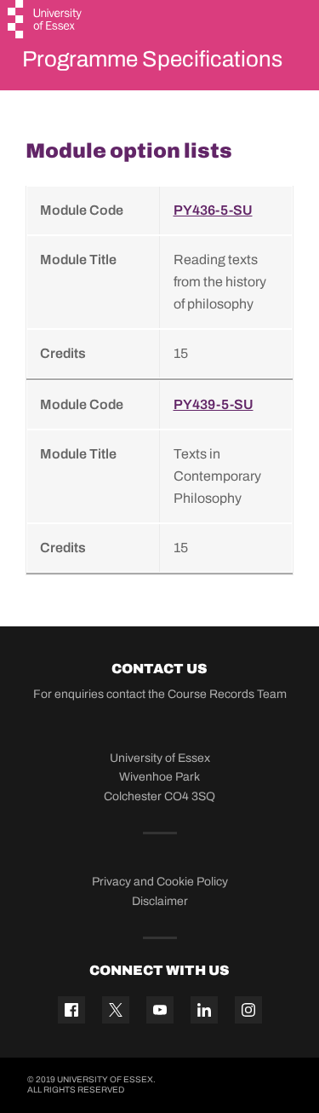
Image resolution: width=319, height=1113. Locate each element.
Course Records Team (227, 694)
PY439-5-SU (213, 404)
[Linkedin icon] (204, 1010)
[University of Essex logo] (45, 21)
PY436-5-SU (213, 210)
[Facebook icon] (71, 1010)
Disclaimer (160, 901)
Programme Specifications (152, 59)
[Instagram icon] (248, 1010)
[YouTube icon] (160, 1010)
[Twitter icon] (115, 1010)
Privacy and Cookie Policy (160, 881)
